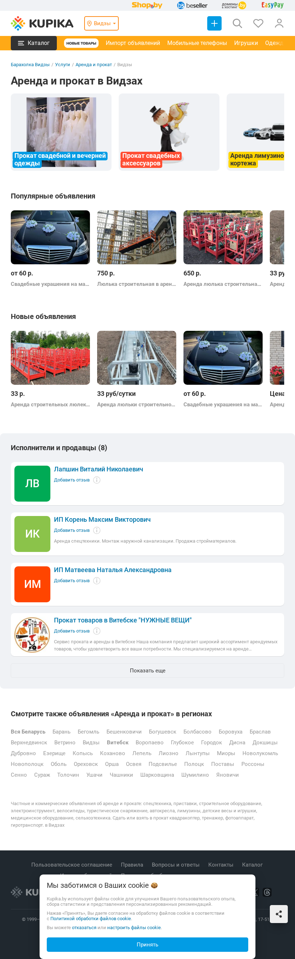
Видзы (91, 742)
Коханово (112, 753)
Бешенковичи (124, 732)
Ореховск (86, 764)
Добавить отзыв (72, 480)
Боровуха (230, 732)
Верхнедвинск (29, 742)
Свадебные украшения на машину (50, 284)
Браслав (260, 732)
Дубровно (23, 753)
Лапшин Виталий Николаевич (98, 469)
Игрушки (246, 43)
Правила (133, 865)
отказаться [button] (84, 927)
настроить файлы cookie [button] (134, 927)
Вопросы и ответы (176, 865)
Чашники (121, 775)
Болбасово (197, 732)
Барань (62, 732)
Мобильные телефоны (197, 43)
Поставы (222, 764)
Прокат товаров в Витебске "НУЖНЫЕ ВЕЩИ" (123, 620)
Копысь (83, 753)
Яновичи (227, 775)
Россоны (252, 764)
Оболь (59, 764)
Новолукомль (260, 753)
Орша (112, 764)
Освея (133, 764)
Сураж (42, 775)
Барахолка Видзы (30, 64)
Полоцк (194, 764)
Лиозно (168, 753)
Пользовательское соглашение (72, 865)
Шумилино (195, 775)
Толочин (68, 775)
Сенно (19, 775)
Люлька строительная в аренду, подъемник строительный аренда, (136, 284)
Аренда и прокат (94, 64)
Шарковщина (157, 775)
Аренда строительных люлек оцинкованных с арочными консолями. (50, 404)
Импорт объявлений (133, 43)
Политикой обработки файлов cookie (90, 918)
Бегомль (88, 732)
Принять (147, 944)
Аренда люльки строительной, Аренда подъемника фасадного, (136, 404)
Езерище (54, 753)
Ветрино (65, 742)
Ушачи (94, 775)
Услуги (62, 64)
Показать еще (147, 670)
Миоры (226, 753)
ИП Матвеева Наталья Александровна (113, 570)
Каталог (253, 865)
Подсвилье (163, 764)
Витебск (117, 742)
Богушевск (162, 732)
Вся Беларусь (28, 732)
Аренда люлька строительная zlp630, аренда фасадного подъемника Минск (223, 284)
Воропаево (150, 742)
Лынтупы (198, 753)
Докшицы (265, 742)
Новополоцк (27, 764)
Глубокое (182, 742)
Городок (211, 742)
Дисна (237, 742)
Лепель (141, 753)
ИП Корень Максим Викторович (102, 519)
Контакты (221, 865)
